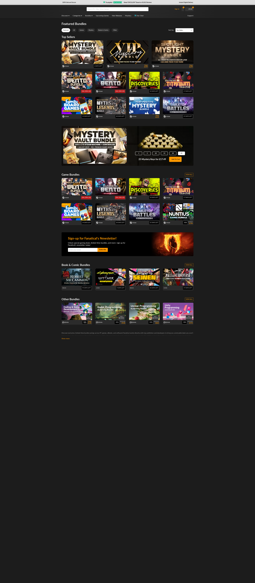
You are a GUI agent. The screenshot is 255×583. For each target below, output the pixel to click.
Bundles (88, 15)
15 (164, 153)
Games (82, 30)
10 (156, 153)
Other (115, 30)
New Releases (117, 15)
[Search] (146, 9)
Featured (66, 30)
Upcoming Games (102, 15)
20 (173, 153)
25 (181, 153)
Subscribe (102, 249)
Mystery (128, 15)
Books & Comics (103, 30)
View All (189, 174)
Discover (65, 15)
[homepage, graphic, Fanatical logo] (72, 9)
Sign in (177, 9)
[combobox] (130, 9)
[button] (69, 2)
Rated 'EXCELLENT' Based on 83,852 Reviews (138, 2)
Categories (77, 15)
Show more (66, 338)
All (74, 30)
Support (190, 15)
